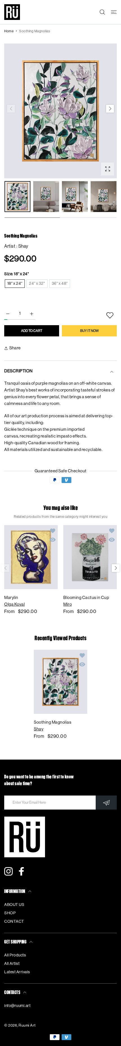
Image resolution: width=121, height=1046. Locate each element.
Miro (67, 604)
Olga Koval (14, 604)
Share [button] (15, 348)
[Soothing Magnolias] (60, 682)
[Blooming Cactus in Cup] (90, 557)
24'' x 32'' (37, 284)
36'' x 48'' (60, 284)
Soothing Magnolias (52, 722)
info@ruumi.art (17, 1006)
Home (9, 31)
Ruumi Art (27, 1025)
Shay (23, 246)
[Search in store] (102, 12)
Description (18, 371)
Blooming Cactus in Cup (86, 598)
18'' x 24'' (15, 284)
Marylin (11, 598)
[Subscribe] (106, 803)
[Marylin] (31, 557)
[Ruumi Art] (12, 12)
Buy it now (89, 330)
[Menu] (114, 12)
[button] (110, 109)
